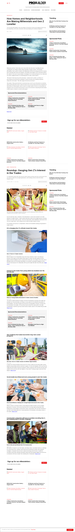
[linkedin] (25, 35)
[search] (9, 3)
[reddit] (28, 35)
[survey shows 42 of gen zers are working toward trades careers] (27, 349)
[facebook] (23, 35)
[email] (30, 35)
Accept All (70, 529)
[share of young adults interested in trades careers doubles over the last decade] (27, 285)
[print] (46, 35)
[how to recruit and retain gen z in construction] (27, 432)
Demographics (9, 15)
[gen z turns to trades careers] (27, 241)
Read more (9, 111)
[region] (37, 530)
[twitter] (26, 35)
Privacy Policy (33, 529)
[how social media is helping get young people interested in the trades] (27, 390)
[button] (7, 3)
